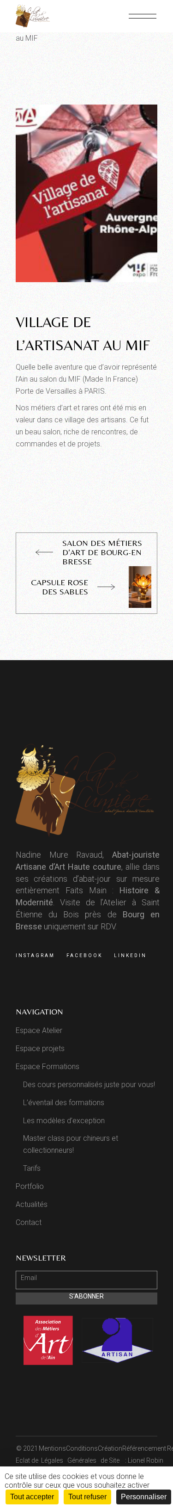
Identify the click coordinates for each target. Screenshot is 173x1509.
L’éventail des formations (63, 1102)
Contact (29, 1222)
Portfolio (30, 1186)
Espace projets (40, 1048)
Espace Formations (47, 1066)
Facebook (84, 955)
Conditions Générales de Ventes (82, 1460)
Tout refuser (87, 1497)
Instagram (35, 955)
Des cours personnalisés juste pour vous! (89, 1084)
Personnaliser (144, 1497)
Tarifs (32, 1168)
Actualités (32, 1204)
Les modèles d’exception (64, 1120)
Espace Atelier (39, 1030)
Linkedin (130, 955)
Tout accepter (32, 1497)
